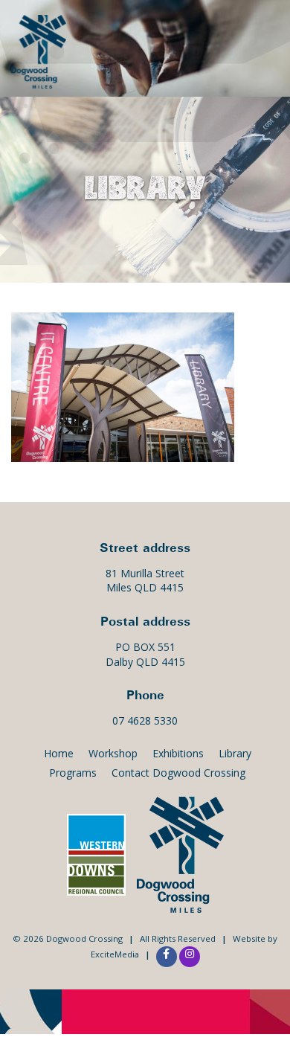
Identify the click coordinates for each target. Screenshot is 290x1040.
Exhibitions (178, 753)
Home (59, 753)
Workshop (113, 753)
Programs (73, 772)
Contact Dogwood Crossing (178, 772)
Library (235, 753)
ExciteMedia (115, 954)
